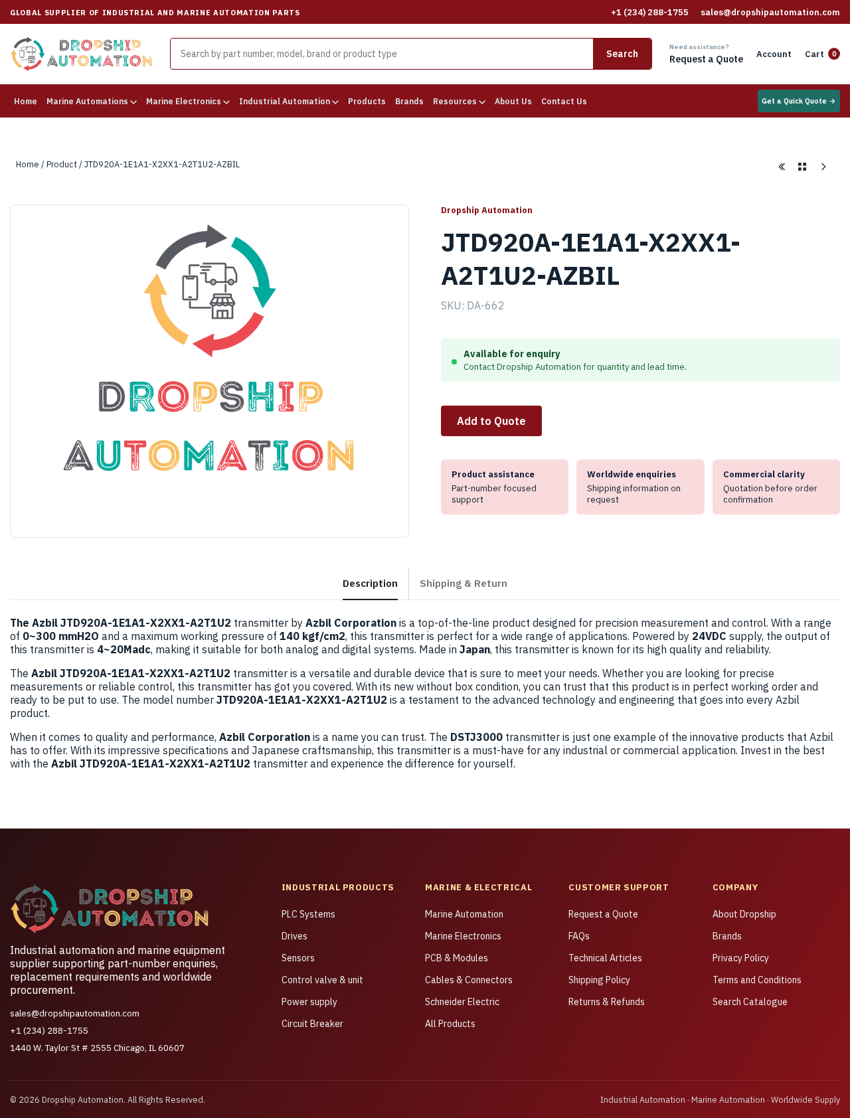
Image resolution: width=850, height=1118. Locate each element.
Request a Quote (603, 914)
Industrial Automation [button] (285, 101)
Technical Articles (605, 958)
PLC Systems (308, 914)
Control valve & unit (322, 980)
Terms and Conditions (757, 980)
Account (774, 54)
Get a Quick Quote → (799, 101)
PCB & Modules (456, 958)
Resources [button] (456, 101)
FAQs (579, 936)
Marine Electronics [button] (184, 101)
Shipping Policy (599, 980)
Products (367, 101)
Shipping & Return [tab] (463, 583)
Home (25, 101)
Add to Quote (491, 421)
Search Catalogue (750, 1002)
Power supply (309, 1002)
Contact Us (564, 101)
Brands (409, 101)
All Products (450, 1024)
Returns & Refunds (606, 1002)
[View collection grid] (802, 166)
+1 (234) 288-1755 (650, 12)
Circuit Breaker (312, 1024)
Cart (821, 54)
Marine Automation (464, 914)
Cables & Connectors (469, 980)
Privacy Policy (741, 958)
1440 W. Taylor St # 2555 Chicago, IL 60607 (97, 1048)
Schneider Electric (462, 1002)
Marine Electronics (463, 936)
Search (622, 54)
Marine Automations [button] (88, 101)
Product (61, 164)
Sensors (298, 958)
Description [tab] (370, 583)
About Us (513, 101)
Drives (294, 936)
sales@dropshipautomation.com (770, 12)
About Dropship (744, 914)
